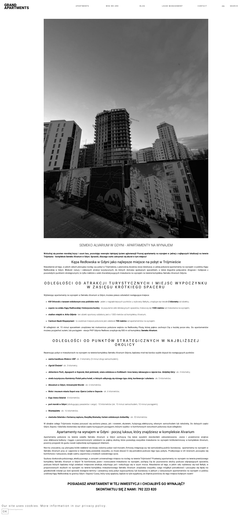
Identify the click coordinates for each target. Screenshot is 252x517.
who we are (111, 6)
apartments (81, 6)
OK (5, 511)
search (234, 6)
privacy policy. (94, 505)
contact (202, 6)
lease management (172, 6)
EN (223, 6)
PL (223, 9)
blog (142, 6)
